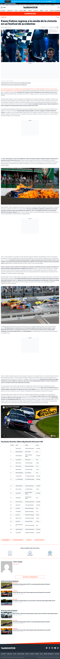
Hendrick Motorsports (17, 539)
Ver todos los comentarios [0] (30, 577)
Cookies (49, 657)
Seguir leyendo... (16, 564)
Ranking (30, 10)
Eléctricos (36, 10)
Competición (9, 10)
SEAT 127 (22, 4)
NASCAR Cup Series (39, 539)
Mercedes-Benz (12, 4)
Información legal (45, 657)
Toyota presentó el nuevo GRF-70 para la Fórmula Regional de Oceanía (15, 82)
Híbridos (41, 10)
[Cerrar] (58, 29)
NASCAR (29, 539)
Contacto (39, 657)
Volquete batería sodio (29, 4)
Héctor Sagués (5, 27)
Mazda (7, 4)
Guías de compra (22, 10)
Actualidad (2, 10)
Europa (47, 4)
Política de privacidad (55, 657)
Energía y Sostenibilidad (49, 653)
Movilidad (57, 653)
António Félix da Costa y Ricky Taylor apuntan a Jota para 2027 (14, 84)
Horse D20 (37, 4)
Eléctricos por (7, 3)
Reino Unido (42, 4)
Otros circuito (6, 539)
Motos (46, 10)
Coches (18, 4)
